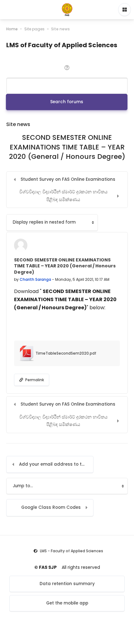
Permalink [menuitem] (34, 379)
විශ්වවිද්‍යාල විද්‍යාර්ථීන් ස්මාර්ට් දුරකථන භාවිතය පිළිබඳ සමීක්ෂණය (63, 195)
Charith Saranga (35, 279)
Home (12, 29)
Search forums (66, 102)
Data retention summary (67, 584)
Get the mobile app (67, 603)
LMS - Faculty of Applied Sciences (71, 551)
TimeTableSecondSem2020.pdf (65, 353)
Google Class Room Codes (51, 507)
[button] (67, 67)
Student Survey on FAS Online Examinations (68, 179)
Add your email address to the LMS (56, 464)
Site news (60, 29)
